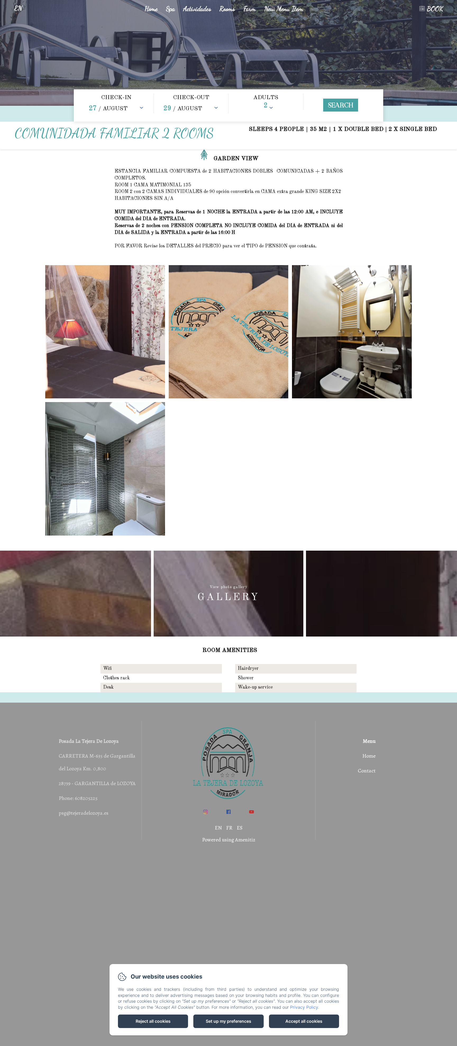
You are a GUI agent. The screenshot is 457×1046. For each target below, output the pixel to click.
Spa (170, 9)
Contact (367, 770)
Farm (249, 9)
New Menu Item (283, 9)
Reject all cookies (153, 1021)
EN (218, 827)
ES (240, 827)
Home (151, 9)
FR (229, 827)
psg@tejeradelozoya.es (83, 813)
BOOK (435, 9)
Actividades (197, 9)
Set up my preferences (228, 1021)
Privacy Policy (304, 1007)
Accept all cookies (303, 1021)
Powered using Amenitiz (228, 839)
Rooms (227, 9)
